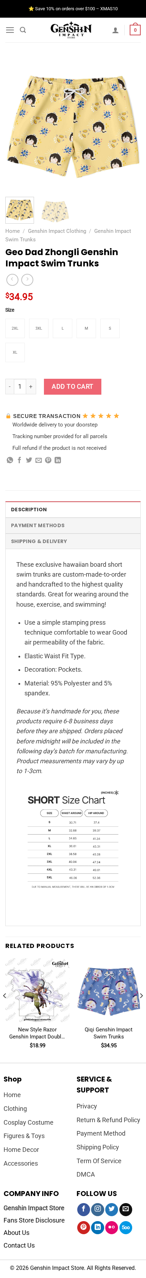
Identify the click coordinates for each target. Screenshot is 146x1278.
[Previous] (17, 124)
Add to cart (73, 386)
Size (9, 310)
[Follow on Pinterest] (83, 1227)
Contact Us (19, 1245)
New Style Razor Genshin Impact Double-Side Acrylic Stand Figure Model (37, 1033)
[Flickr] (111, 1227)
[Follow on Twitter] (111, 1209)
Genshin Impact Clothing (57, 231)
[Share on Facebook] (19, 460)
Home (12, 231)
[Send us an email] (125, 1209)
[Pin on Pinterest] (48, 460)
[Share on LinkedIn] (58, 460)
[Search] (23, 30)
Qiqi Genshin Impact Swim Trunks (109, 1033)
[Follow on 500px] (125, 1227)
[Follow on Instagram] (97, 1209)
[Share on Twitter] (29, 460)
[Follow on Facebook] (83, 1209)
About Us (16, 1232)
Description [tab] (29, 509)
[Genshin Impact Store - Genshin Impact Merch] (71, 30)
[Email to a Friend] (38, 460)
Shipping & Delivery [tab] (39, 541)
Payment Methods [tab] (37, 525)
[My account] (115, 30)
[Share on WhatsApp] (10, 460)
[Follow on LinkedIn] (97, 1227)
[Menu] (10, 30)
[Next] (129, 124)
